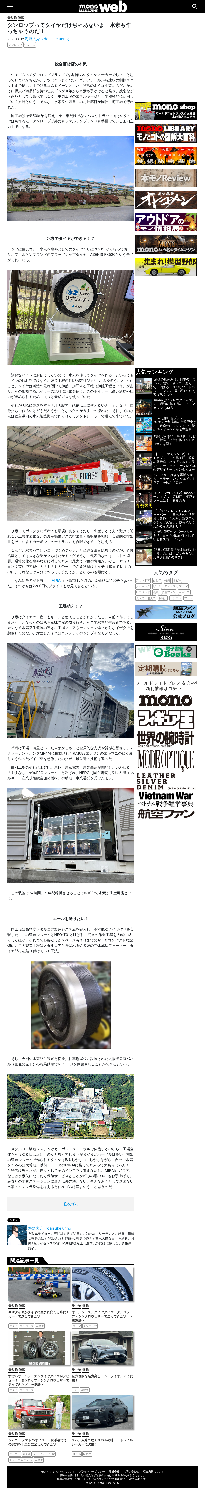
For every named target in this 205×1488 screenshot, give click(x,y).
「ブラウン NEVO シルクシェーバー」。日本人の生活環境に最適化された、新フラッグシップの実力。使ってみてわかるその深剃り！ (174, 518)
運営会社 (114, 1471)
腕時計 (163, 598)
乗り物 (12, 18)
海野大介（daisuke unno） (48, 38)
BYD (75, 1390)
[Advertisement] (166, 55)
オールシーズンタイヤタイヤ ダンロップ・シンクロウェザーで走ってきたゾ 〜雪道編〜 (102, 1316)
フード (188, 598)
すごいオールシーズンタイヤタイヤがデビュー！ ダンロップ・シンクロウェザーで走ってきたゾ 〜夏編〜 (38, 1380)
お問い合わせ (131, 1471)
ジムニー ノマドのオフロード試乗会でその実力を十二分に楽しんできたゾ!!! (37, 1442)
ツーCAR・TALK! (44, 1454)
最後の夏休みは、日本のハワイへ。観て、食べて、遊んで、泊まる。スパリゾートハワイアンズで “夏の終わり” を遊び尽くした (174, 387)
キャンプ (184, 592)
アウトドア (143, 580)
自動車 (40, 1326)
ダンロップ (15, 44)
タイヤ (13, 1326)
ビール (157, 586)
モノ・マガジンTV (21, 1460)
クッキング (143, 586)
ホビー (177, 580)
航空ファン (169, 592)
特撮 (167, 580)
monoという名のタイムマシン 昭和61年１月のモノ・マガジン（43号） (174, 404)
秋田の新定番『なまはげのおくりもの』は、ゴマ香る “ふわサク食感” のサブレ (174, 553)
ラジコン (175, 598)
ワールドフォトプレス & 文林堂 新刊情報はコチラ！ (167, 685)
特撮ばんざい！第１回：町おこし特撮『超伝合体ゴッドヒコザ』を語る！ (174, 440)
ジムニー (14, 1454)
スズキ (26, 1454)
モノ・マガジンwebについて (58, 1471)
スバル (77, 1454)
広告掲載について (153, 1471)
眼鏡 (156, 592)
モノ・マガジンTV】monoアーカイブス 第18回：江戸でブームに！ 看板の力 (174, 496)
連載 (21, 18)
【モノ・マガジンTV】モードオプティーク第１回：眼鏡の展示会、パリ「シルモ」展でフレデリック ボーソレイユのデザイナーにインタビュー (174, 461)
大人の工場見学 (146, 598)
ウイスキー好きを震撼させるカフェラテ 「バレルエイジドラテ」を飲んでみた (174, 478)
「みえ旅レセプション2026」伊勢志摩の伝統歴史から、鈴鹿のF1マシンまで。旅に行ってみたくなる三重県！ (174, 424)
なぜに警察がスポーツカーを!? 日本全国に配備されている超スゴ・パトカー (173, 535)
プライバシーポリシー (92, 1471)
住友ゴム (29, 44)
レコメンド (143, 592)
